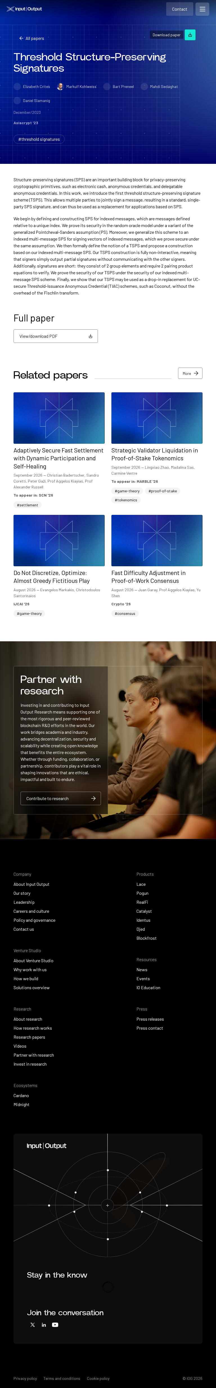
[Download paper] (190, 34)
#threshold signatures (39, 139)
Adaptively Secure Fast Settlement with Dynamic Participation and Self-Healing (59, 458)
